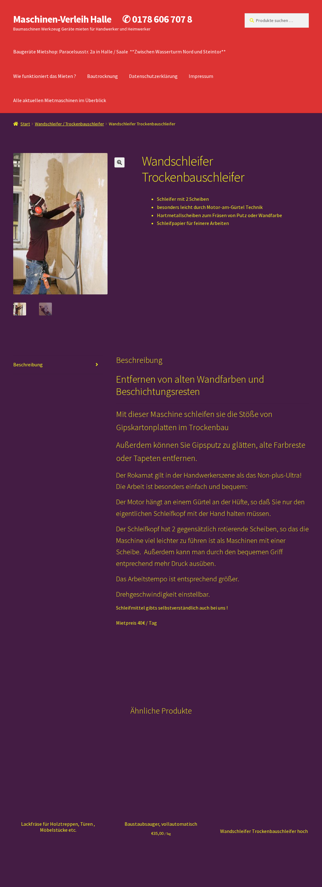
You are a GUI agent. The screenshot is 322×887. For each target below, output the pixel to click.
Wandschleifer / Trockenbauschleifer (69, 124)
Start (25, 124)
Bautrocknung (102, 76)
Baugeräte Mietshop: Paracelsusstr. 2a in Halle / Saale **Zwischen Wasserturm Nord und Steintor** (119, 51)
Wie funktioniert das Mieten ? (44, 76)
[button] (119, 162)
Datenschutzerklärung (153, 76)
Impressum (201, 76)
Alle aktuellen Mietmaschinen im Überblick (59, 100)
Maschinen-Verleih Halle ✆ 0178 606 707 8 (102, 19)
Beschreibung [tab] (28, 364)
